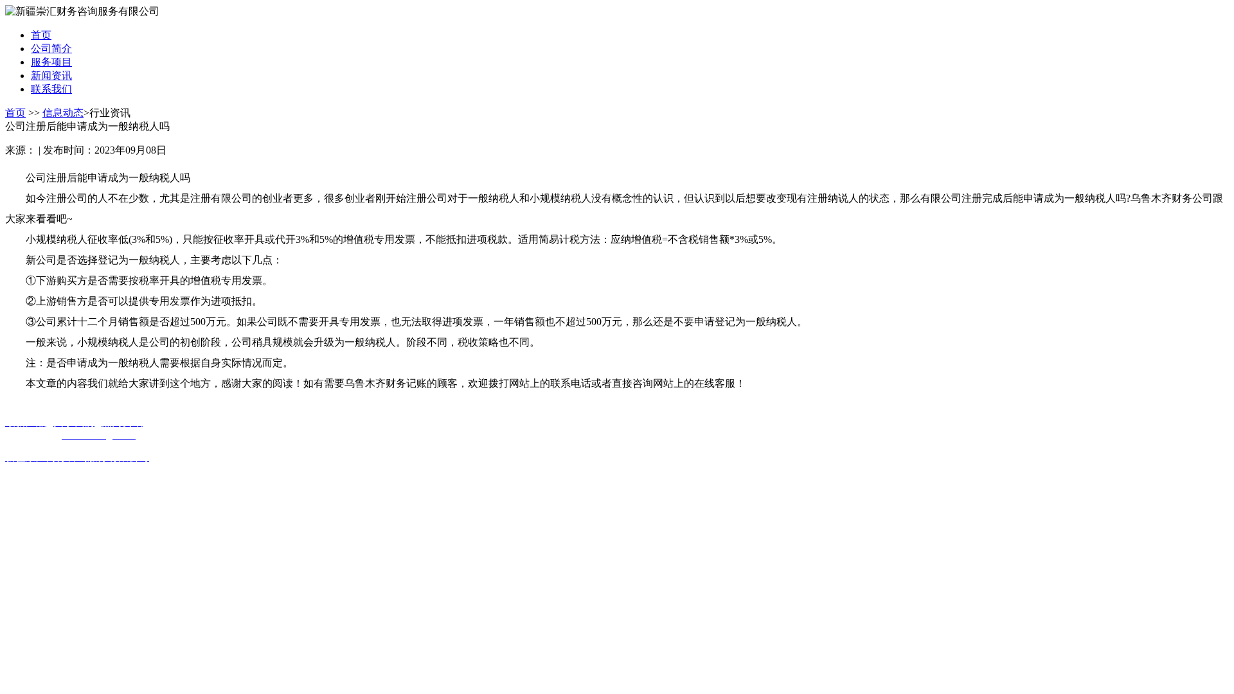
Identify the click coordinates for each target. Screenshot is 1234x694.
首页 (15, 112)
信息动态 (63, 112)
